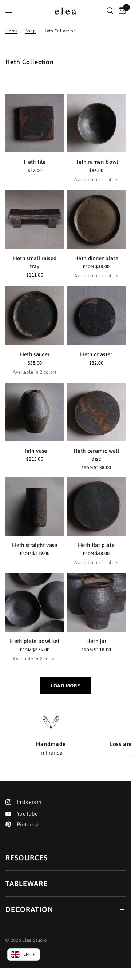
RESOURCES (26, 857)
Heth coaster (96, 354)
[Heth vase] (34, 412)
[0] (121, 11)
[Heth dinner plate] (96, 219)
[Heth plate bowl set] (34, 602)
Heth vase (34, 451)
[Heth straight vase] (34, 506)
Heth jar (96, 641)
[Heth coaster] (96, 315)
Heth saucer (35, 354)
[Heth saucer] (34, 315)
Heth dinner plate (96, 258)
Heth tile (34, 162)
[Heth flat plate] (96, 506)
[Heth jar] (96, 602)
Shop (30, 30)
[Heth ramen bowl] (96, 123)
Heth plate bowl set (34, 641)
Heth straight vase (34, 545)
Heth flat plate (96, 545)
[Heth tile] (34, 123)
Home (11, 30)
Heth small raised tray (35, 262)
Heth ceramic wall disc (96, 455)
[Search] (110, 11)
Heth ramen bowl (96, 162)
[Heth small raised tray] (34, 219)
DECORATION (29, 909)
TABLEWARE (26, 883)
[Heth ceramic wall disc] (96, 412)
